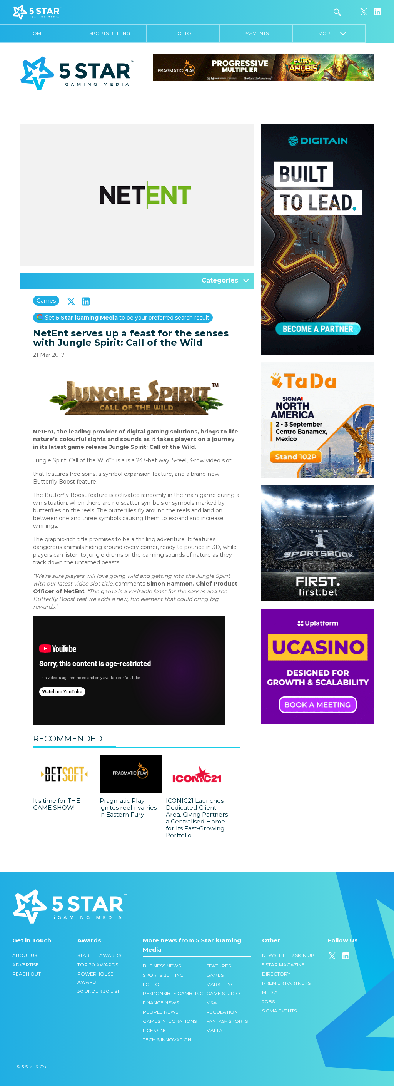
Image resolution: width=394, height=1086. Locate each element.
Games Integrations (170, 1021)
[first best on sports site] (317, 489)
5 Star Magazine (283, 964)
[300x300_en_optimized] (317, 612)
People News (160, 1012)
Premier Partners (286, 983)
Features (218, 966)
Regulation (222, 1012)
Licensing (155, 1030)
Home (36, 33)
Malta (214, 1030)
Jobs (268, 1001)
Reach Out (26, 974)
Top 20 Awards (97, 964)
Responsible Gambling (173, 993)
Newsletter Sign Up (288, 955)
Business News (162, 966)
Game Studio (223, 993)
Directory (276, 974)
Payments (256, 33)
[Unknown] (263, 67)
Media (270, 992)
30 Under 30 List (98, 991)
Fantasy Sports (227, 1021)
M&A (211, 1003)
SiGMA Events (279, 1011)
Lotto (183, 33)
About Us (24, 955)
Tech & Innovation (167, 1039)
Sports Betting (109, 33)
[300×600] (317, 127)
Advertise (25, 964)
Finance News (161, 1003)
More (329, 33)
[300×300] (317, 366)
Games (46, 300)
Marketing (220, 984)
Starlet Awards (99, 955)
